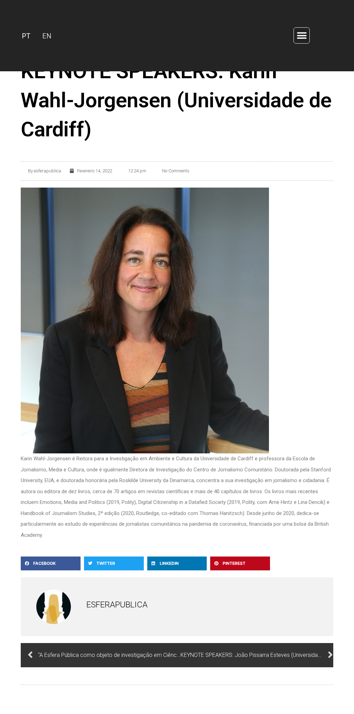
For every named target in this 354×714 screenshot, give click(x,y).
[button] (302, 36)
